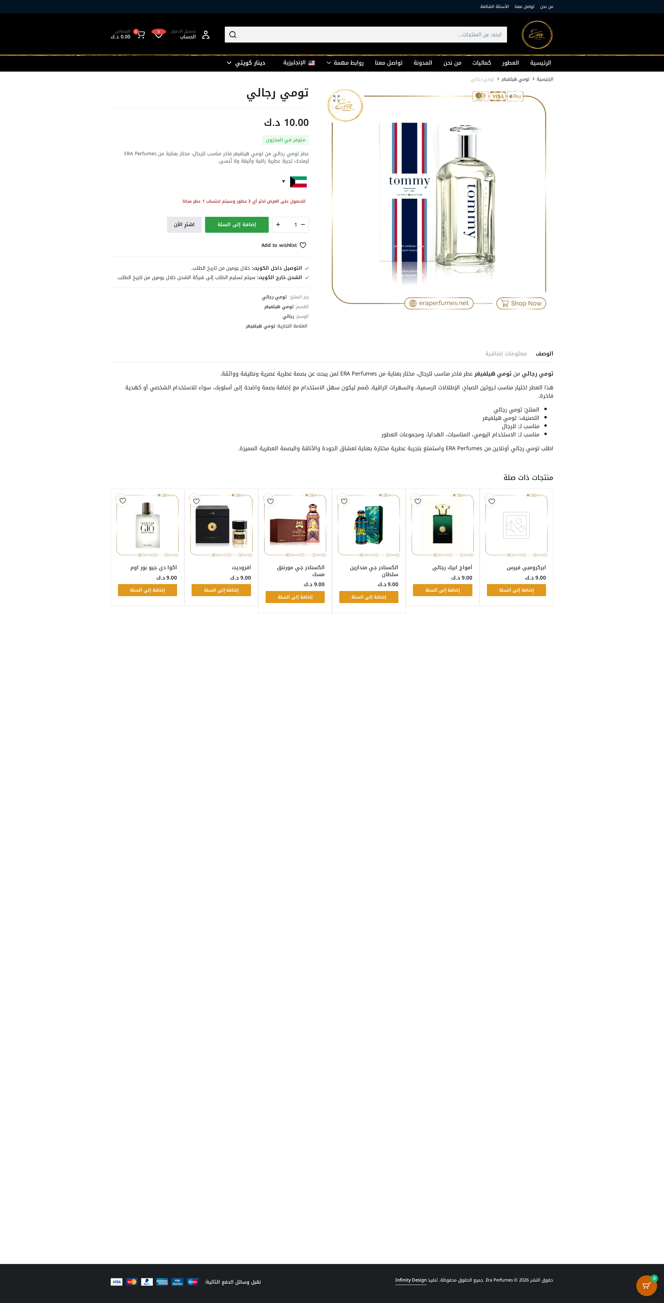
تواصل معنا (524, 6)
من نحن (546, 6)
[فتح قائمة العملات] (229, 63)
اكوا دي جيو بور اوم (153, 567)
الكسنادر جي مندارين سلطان (374, 571)
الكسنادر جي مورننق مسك (301, 571)
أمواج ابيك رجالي (452, 567)
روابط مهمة (349, 62)
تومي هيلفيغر (515, 79)
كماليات (481, 62)
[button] (129, 34)
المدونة (423, 62)
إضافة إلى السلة (237, 224)
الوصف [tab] (544, 353)
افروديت (241, 567)
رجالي (288, 316)
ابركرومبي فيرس (526, 567)
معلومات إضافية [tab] (506, 353)
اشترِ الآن (184, 224)
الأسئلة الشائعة (494, 6)
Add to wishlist (279, 245)
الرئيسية (540, 62)
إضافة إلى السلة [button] (516, 590)
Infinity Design (411, 1280)
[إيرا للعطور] (537, 34)
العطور (510, 62)
